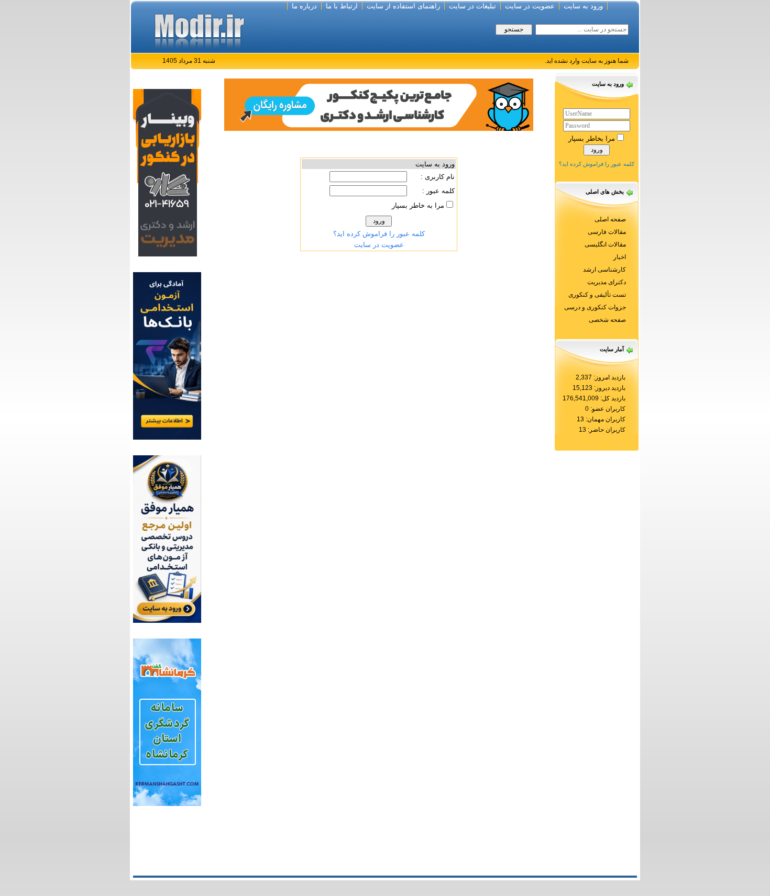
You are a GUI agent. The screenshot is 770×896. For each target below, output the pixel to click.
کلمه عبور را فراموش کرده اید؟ (596, 164)
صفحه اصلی (610, 219)
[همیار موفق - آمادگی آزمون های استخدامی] (167, 538)
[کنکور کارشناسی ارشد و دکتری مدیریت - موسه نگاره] (167, 172)
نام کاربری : (438, 177)
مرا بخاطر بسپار (591, 138)
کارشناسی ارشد (604, 269)
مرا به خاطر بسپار (418, 205)
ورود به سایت (583, 6)
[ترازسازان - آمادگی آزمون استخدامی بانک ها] (167, 355)
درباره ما (304, 6)
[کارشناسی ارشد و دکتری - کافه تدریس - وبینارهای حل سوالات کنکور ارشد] (378, 104)
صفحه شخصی (607, 319)
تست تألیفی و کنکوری (597, 294)
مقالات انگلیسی (605, 244)
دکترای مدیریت (606, 282)
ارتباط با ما (342, 6)
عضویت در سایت (530, 6)
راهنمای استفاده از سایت (403, 6)
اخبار (619, 257)
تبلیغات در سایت (472, 6)
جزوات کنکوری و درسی (595, 307)
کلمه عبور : (438, 191)
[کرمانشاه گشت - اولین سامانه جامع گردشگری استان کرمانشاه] (167, 721)
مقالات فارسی (607, 232)
